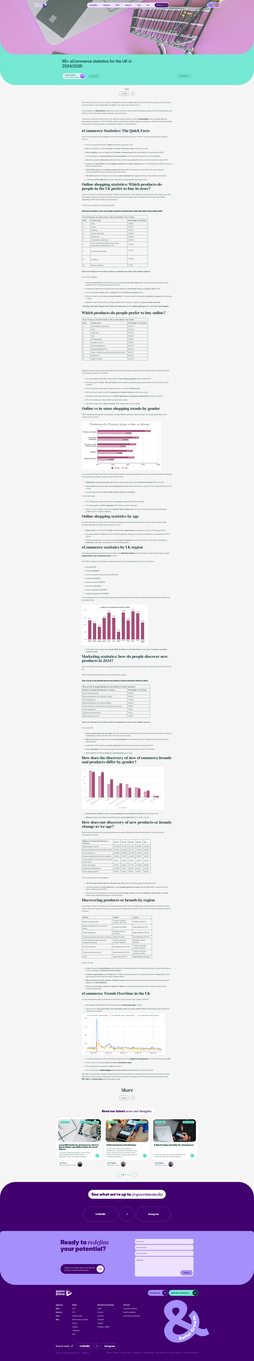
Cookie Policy (137, 1352)
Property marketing (130, 1308)
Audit (99, 1308)
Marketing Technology (106, 1305)
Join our (180, 1292)
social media (97, 1079)
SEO (87, 1079)
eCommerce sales (129, 1005)
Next (134, 1174)
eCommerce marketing (131, 1316)
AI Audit (100, 1312)
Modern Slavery (149, 1352)
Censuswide (143, 119)
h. (89, 1353)
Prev (119, 1174)
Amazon (75, 1327)
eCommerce (100, 111)
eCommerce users (125, 1063)
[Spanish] (216, 5)
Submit (186, 1273)
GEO (73, 1334)
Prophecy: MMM (103, 1327)
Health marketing (129, 1312)
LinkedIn (124, 94)
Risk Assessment (161, 1352)
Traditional (76, 1330)
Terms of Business (175, 1352)
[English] (211, 5)
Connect (101, 1316)
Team (139, 5)
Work (117, 5)
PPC (83, 1079)
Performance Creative (80, 1319)
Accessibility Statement (191, 1352)
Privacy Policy (125, 1352)
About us (128, 5)
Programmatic (77, 1316)
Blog (148, 5)
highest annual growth (139, 1059)
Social (74, 1323)
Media (74, 1305)
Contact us (160, 5)
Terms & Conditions (113, 1352)
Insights (100, 1323)
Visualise (101, 1319)
